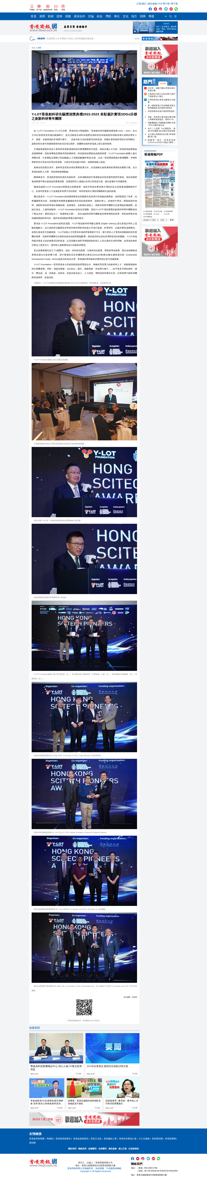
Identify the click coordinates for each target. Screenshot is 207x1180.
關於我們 (72, 1149)
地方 (134, 16)
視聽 (68, 16)
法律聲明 (102, 1149)
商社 (117, 16)
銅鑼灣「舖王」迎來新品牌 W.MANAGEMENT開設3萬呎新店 (161, 141)
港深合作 (79, 16)
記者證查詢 (134, 1149)
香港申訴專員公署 (127, 1138)
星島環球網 (157, 1138)
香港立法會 (96, 1138)
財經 (51, 16)
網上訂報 (123, 1149)
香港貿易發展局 (63, 1138)
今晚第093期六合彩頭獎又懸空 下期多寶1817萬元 (161, 95)
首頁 (33, 16)
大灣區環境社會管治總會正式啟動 (161, 101)
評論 (91, 16)
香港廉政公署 (110, 1138)
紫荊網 (32, 1143)
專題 (151, 16)
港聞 (42, 16)
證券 (59, 16)
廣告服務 (152, 3)
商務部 (50, 1138)
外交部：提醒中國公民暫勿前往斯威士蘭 (161, 89)
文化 (125, 16)
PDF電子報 (164, 3)
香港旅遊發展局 (80, 1138)
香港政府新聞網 (36, 1138)
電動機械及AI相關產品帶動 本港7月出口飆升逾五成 (161, 124)
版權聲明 (92, 1149)
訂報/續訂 (141, 3)
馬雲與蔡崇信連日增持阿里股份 (161, 111)
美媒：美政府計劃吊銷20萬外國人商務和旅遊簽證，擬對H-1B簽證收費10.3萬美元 (161, 118)
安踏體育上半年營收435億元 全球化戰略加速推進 (93, 38)
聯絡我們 (82, 1149)
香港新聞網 (170, 1138)
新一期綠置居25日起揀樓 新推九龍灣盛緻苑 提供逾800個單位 (161, 106)
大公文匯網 (144, 1138)
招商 (143, 16)
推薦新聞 (34, 1027)
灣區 (108, 16)
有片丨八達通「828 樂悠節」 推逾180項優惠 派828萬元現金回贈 (161, 129)
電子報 (174, 3)
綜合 (100, 16)
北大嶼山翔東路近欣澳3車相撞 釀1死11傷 (161, 135)
